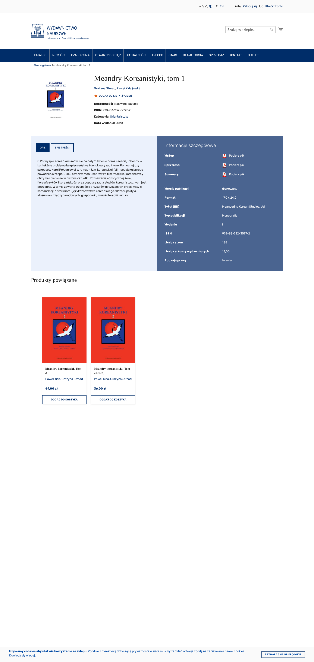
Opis (42, 147)
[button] (217, 6)
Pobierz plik (236, 155)
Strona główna (42, 65)
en (222, 6)
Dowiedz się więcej (22, 655)
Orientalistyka (119, 116)
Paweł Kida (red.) (128, 88)
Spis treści (62, 147)
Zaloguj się (250, 6)
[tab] (43, 147)
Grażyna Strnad (104, 88)
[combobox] (250, 29)
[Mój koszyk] (280, 29)
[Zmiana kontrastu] (210, 6)
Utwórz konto (274, 6)
